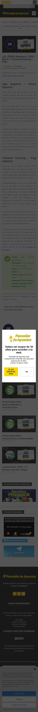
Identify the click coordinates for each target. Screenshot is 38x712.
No (27, 372)
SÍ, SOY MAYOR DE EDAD (11, 372)
